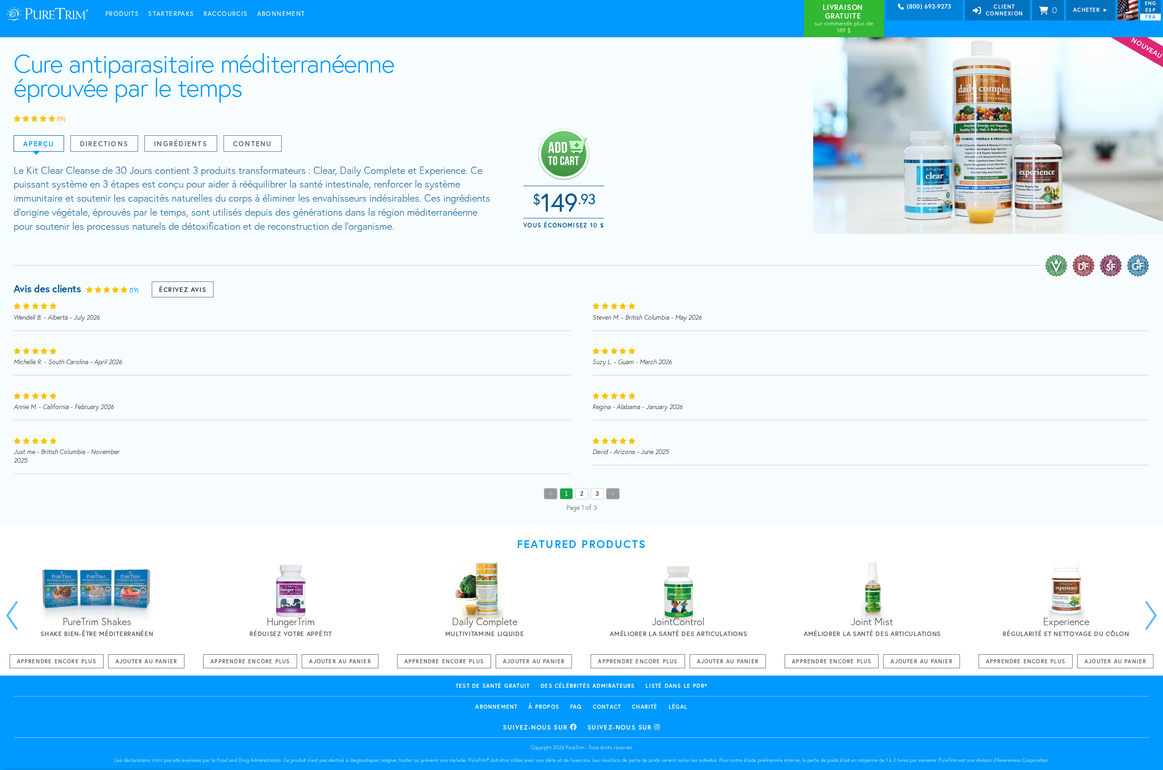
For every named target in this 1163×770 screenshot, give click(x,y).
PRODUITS (122, 13)
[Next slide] (1151, 615)
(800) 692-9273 (928, 6)
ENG (1150, 3)
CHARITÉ (644, 706)
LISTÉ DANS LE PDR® (676, 685)
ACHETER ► (1090, 9)
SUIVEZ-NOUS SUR (536, 727)
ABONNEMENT (496, 706)
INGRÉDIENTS (181, 143)
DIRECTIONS (104, 143)
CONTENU (252, 143)
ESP (1150, 10)
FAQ (576, 706)
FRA (1150, 17)
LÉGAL (678, 706)
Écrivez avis (182, 289)
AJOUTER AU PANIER (146, 661)
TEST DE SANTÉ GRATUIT (493, 685)
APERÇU (39, 143)
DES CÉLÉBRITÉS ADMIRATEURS (588, 685)
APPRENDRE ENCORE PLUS (56, 661)
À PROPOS (543, 706)
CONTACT (607, 706)
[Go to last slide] (12, 615)
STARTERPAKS (171, 13)
